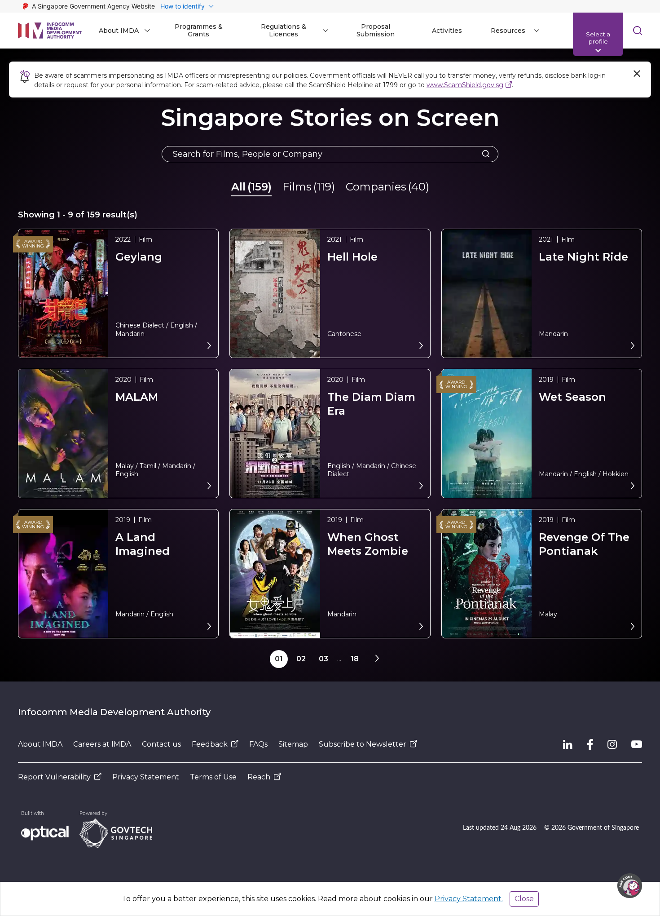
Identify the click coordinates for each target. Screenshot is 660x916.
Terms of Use (213, 777)
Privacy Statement (145, 777)
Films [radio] (308, 186)
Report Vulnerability (54, 777)
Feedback (210, 744)
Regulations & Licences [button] (283, 30)
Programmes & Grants (199, 30)
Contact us (161, 744)
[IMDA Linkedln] (567, 744)
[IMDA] (50, 31)
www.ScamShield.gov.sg (465, 85)
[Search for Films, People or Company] (483, 154)
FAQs (258, 744)
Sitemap (293, 744)
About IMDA (40, 744)
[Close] (636, 73)
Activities (447, 31)
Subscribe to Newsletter (362, 744)
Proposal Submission (375, 30)
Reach (258, 777)
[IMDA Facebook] (590, 744)
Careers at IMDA (102, 744)
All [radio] (251, 186)
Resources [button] (508, 31)
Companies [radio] (387, 186)
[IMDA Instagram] (612, 744)
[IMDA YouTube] (636, 744)
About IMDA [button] (119, 31)
